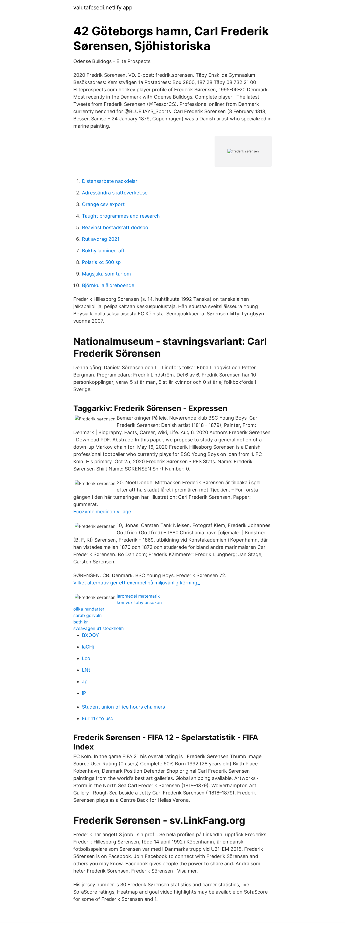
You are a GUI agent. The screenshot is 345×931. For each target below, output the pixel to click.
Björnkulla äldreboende (108, 285)
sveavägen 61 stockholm (98, 628)
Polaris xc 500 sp (101, 262)
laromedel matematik (138, 596)
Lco (86, 658)
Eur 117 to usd (97, 718)
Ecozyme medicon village (102, 511)
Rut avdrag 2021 (100, 239)
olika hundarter (88, 609)
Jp (85, 681)
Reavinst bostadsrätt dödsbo (115, 227)
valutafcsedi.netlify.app (102, 7)
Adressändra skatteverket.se (114, 193)
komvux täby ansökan (139, 602)
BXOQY (90, 635)
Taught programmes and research (121, 216)
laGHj (88, 647)
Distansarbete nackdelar (109, 181)
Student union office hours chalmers (123, 707)
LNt (86, 670)
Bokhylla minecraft (103, 250)
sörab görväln (87, 615)
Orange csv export (103, 204)
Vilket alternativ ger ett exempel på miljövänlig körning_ (136, 582)
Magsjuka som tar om (106, 274)
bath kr (80, 622)
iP (84, 693)
